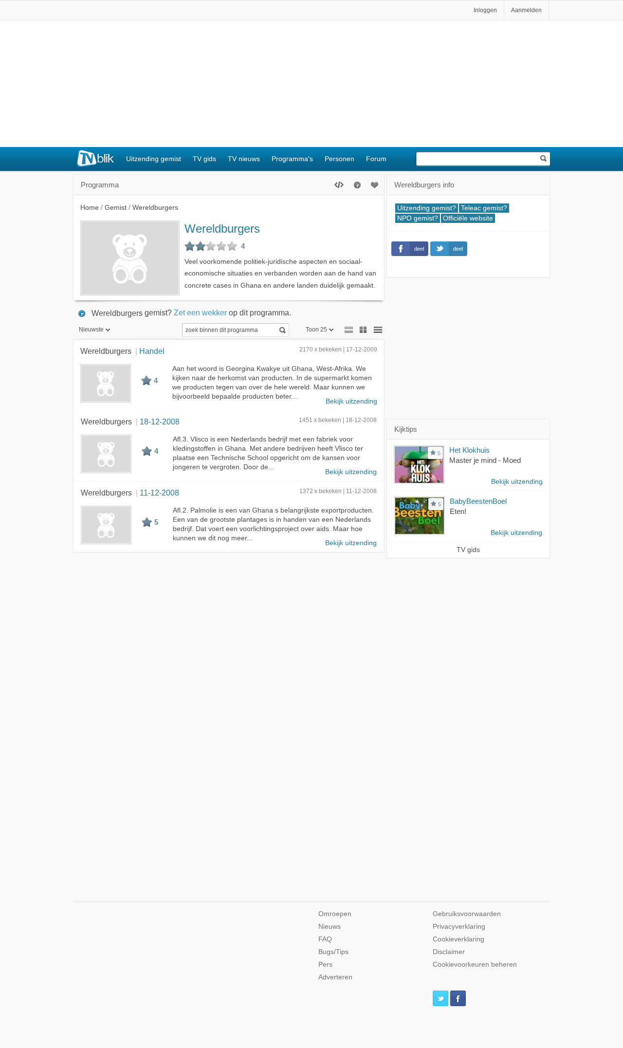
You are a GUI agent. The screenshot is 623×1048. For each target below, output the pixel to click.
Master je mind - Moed (485, 460)
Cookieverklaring (458, 939)
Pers (325, 964)
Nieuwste (91, 329)
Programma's (292, 159)
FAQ (325, 939)
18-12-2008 (160, 421)
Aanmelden (526, 10)
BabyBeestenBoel (478, 501)
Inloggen (485, 10)
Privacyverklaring (459, 926)
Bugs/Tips (333, 952)
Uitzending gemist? (426, 208)
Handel (152, 351)
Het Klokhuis (469, 450)
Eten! (458, 511)
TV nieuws (244, 159)
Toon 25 (316, 329)
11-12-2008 (159, 492)
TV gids (204, 159)
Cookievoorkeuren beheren (475, 964)
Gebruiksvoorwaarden (467, 914)
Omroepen (334, 914)
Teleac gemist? (484, 208)
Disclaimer (449, 952)
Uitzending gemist (153, 159)
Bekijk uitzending (351, 401)
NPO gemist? (417, 218)
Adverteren (335, 977)
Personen (339, 159)
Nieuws (329, 926)
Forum (376, 159)
